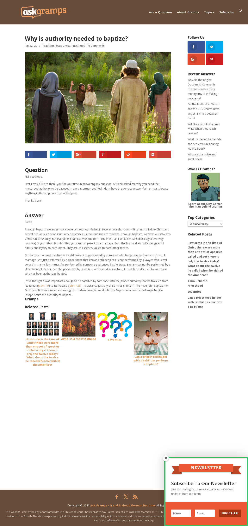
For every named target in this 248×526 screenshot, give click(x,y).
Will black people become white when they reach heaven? (203, 128)
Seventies (194, 291)
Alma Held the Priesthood (197, 283)
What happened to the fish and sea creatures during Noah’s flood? (204, 143)
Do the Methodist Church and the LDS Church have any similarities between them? (203, 111)
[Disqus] (98, 419)
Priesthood (78, 45)
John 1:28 (74, 285)
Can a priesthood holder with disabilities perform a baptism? (205, 302)
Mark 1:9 (43, 285)
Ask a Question (160, 12)
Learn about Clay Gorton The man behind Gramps (205, 205)
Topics (209, 12)
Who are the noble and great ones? (202, 157)
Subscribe (226, 12)
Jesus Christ (62, 45)
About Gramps (188, 12)
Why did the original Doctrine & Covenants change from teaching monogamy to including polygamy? (202, 89)
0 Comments (96, 45)
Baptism (48, 45)
